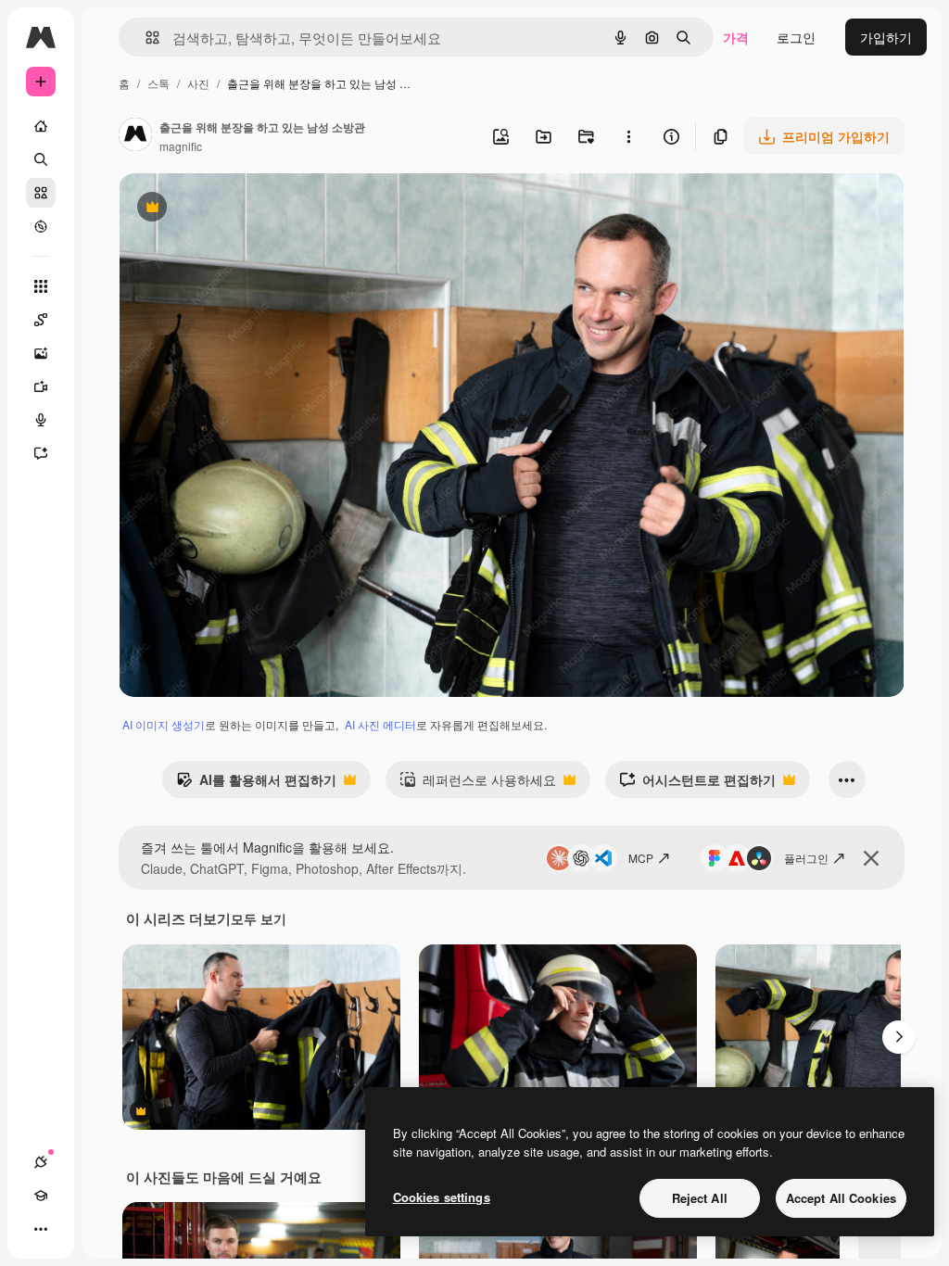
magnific (180, 146)
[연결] (41, 1162)
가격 (736, 37)
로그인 (796, 37)
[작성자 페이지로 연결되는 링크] (135, 136)
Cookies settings (441, 1197)
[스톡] (41, 193)
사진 (198, 83)
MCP (640, 858)
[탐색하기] (41, 226)
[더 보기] (41, 1229)
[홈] (41, 126)
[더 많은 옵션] (628, 136)
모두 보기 (258, 918)
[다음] (899, 1037)
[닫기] (871, 858)
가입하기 (886, 37)
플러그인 (806, 858)
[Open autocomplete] (145, 37)
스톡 (158, 83)
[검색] (41, 159)
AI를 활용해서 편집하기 (256, 784)
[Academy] (41, 1195)
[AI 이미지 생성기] (41, 353)
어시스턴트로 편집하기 (697, 784)
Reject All (700, 1198)
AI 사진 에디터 (380, 724)
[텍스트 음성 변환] (41, 420)
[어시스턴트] (41, 453)
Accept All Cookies (841, 1198)
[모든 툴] (41, 286)
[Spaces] (41, 320)
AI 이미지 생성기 (163, 724)
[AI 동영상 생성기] (41, 386)
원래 (225, 209)
